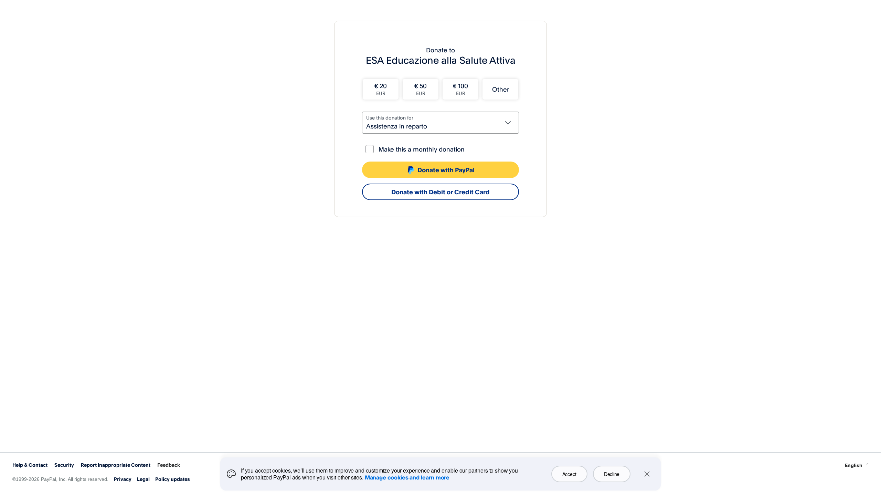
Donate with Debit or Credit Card (440, 192)
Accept (569, 474)
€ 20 (380, 89)
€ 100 (460, 89)
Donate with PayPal (446, 170)
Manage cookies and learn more (407, 477)
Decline (611, 474)
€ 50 (420, 89)
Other (500, 89)
